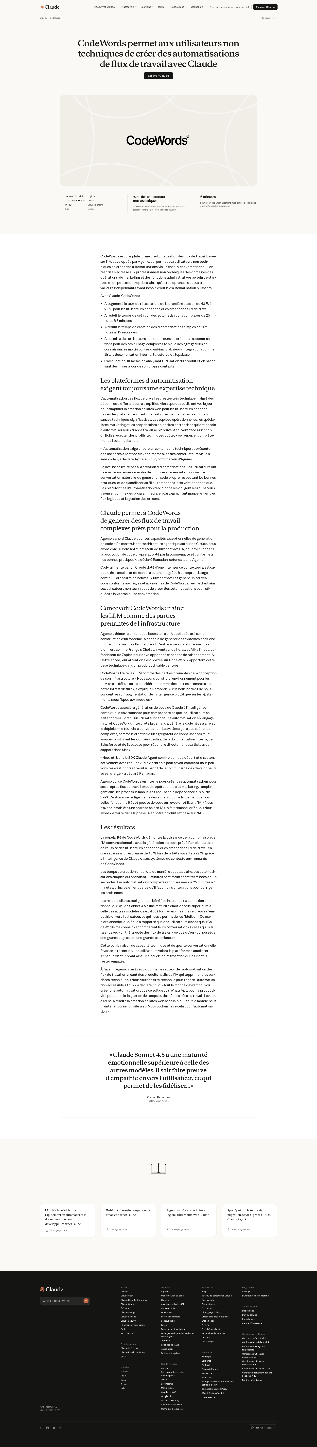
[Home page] (49, 7)
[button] (105, 7)
